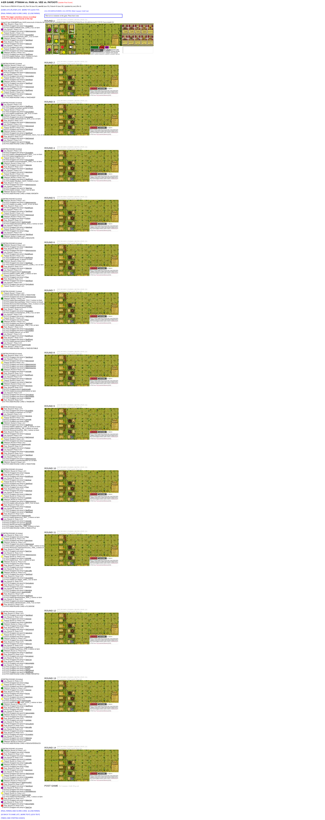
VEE (41, 2)
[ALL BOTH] (66, 11)
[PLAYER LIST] (16, 10)
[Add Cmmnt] (71, 22)
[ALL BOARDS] (49, 11)
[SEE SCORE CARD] (19, 13)
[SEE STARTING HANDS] (16, 818)
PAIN (31, 2)
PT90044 (19, 2)
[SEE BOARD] (62, 20)
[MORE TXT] (26, 10)
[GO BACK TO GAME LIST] (10, 814)
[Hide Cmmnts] (76, 11)
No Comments (61, 22)
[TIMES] (3, 818)
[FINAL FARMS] (6, 13)
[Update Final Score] (65, 2)
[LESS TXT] (35, 10)
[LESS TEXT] (35, 814)
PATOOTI (53, 2)
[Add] (70, 786)
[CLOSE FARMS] (34, 13)
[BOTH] (77, 20)
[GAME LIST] (5, 10)
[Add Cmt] (85, 11)
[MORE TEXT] (25, 814)
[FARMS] (58, 11)
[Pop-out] (79, 22)
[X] (86, 20)
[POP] (82, 20)
